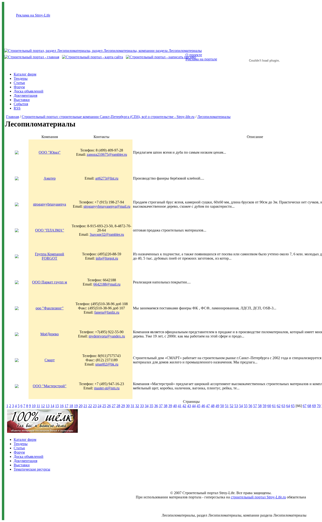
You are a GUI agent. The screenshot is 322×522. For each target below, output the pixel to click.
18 (71, 406)
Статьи (19, 83)
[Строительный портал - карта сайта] (92, 57)
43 (189, 406)
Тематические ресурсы (32, 469)
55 (246, 406)
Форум (19, 87)
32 (137, 406)
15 (57, 406)
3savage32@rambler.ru (107, 234)
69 (314, 406)
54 (241, 406)
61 (274, 406)
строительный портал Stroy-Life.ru (258, 497)
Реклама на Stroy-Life (33, 15)
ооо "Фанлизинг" (50, 308)
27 (114, 406)
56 (250, 406)
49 (217, 406)
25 (104, 406)
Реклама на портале (201, 59)
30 (128, 406)
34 (147, 406)
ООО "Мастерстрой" (49, 386)
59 (264, 406)
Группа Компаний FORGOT (49, 256)
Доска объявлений (28, 91)
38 (165, 406)
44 (194, 406)
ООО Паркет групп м (49, 282)
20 (81, 406)
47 (208, 406)
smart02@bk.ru (106, 364)
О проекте (194, 55)
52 (231, 406)
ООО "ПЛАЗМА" (49, 230)
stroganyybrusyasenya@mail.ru (106, 206)
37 (161, 406)
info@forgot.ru (107, 258)
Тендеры (21, 78)
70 (319, 406)
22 (90, 406)
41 (180, 406)
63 (283, 406)
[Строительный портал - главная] (31, 57)
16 (62, 406)
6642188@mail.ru (106, 284)
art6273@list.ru (106, 178)
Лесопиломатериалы (214, 117)
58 (260, 406)
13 (48, 406)
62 (279, 406)
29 (123, 406)
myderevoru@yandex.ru (107, 336)
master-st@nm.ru (107, 388)
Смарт (50, 360)
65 (293, 406)
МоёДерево (49, 334)
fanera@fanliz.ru (106, 312)
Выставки (22, 100)
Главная (12, 117)
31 (132, 406)
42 (184, 406)
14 (52, 406)
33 (142, 406)
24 (99, 406)
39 (170, 406)
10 (34, 406)
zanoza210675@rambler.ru (107, 154)
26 (109, 406)
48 (213, 406)
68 (309, 406)
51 (227, 406)
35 (151, 406)
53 (236, 406)
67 (304, 406)
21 (85, 406)
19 (76, 406)
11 (38, 406)
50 (222, 406)
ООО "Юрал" (50, 152)
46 (203, 406)
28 (118, 406)
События (21, 104)
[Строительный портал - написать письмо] (161, 57)
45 (198, 406)
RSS (17, 108)
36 (156, 406)
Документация (25, 95)
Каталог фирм (25, 74)
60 (269, 406)
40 (175, 406)
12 (43, 406)
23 (95, 406)
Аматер (50, 178)
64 (288, 406)
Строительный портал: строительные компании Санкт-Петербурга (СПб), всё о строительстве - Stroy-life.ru (108, 117)
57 (255, 406)
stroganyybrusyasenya (49, 204)
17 (66, 406)
